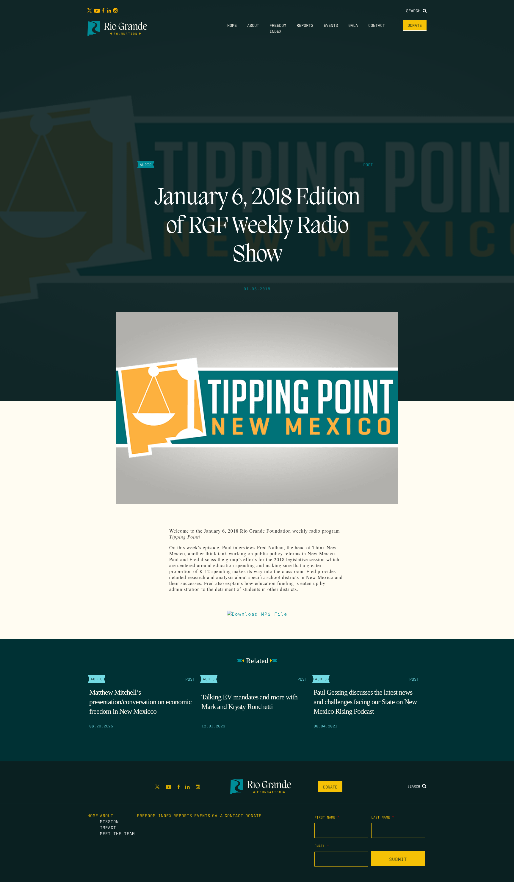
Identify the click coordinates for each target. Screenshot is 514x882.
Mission (109, 821)
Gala (353, 25)
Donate (415, 25)
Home (232, 25)
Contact (376, 25)
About (253, 25)
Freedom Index (154, 815)
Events (331, 25)
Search (414, 10)
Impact (108, 827)
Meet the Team (117, 833)
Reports (305, 25)
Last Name (382, 817)
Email (321, 845)
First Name (326, 817)
